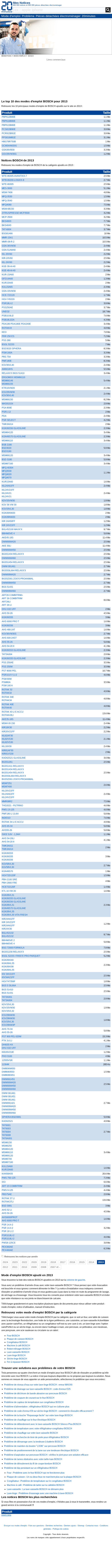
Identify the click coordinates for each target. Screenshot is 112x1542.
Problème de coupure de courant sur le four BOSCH (29, 1398)
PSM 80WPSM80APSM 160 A (7, 682)
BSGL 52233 (8, 344)
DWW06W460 (9, 558)
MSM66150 (7, 399)
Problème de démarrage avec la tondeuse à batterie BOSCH (33, 1441)
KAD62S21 (7, 1121)
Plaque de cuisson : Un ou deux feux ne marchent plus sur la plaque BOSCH (44, 1477)
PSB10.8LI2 (8, 316)
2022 (24, 1262)
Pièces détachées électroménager (58, 16)
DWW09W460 (9, 591)
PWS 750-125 (8, 1178)
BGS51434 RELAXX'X (13, 554)
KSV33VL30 (8, 509)
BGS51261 (7, 762)
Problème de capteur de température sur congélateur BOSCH (34, 1402)
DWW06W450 (9, 550)
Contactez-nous (92, 1526)
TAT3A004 (7, 654)
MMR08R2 (7, 801)
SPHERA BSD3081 (11, 1117)
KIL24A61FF (8, 486)
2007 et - (55, 1267)
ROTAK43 (7, 328)
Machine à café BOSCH (18, 1345)
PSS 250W (7, 666)
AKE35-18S (7, 719)
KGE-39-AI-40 (8, 266)
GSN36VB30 (8, 150)
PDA (4, 416)
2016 (72, 1262)
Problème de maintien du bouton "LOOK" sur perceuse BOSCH (34, 1446)
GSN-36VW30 (9, 246)
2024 (5, 1262)
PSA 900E (7, 408)
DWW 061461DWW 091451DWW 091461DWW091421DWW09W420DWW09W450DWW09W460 (9, 1103)
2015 (82, 1262)
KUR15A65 (7, 283)
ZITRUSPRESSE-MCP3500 (16, 213)
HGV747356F (8, 981)
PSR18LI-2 (7, 303)
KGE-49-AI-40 (8, 270)
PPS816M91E (9, 137)
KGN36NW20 (8, 513)
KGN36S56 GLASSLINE (14, 428)
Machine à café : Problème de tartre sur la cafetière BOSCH (35, 1485)
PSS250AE (7, 307)
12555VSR (7, 1060)
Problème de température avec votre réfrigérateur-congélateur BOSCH (38, 1428)
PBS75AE (7, 1194)
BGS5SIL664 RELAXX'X (14, 570)
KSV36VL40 (8, 365)
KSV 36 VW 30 (9, 505)
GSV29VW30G (9, 154)
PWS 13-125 (8, 809)
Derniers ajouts (70, 1526)
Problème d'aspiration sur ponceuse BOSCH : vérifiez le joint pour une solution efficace (46, 1455)
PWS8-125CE (9, 1243)
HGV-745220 (8, 299)
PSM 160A (7, 352)
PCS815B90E (9, 129)
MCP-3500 (7, 217)
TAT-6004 (6, 229)
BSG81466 (7, 233)
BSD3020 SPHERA (11, 348)
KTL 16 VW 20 (9, 891)
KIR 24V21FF (8, 525)
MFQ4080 (6, 205)
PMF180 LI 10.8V (10, 814)
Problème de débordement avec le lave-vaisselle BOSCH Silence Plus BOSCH (42, 1424)
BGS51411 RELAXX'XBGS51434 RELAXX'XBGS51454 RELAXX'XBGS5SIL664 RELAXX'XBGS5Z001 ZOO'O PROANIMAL (17, 772)
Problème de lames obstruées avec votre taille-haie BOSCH (33, 1459)
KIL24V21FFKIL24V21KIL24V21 (8, 493)
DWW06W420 (9, 542)
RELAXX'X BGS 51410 (13, 373)
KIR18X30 (7, 727)
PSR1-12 (6, 412)
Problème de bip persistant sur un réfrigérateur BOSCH (30, 1468)
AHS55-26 (7, 830)
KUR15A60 (7, 482)
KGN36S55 (7, 617)
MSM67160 (7, 463)
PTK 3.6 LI (7, 1040)
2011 (14, 1267)
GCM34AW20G (9, 146)
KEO (4, 332)
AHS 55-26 (7, 642)
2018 (53, 1262)
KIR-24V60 (7, 258)
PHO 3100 (7, 1056)
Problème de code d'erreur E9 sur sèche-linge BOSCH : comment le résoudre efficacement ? (49, 1411)
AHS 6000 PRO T (10, 621)
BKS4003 (6, 221)
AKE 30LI (6, 546)
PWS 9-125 (7, 1190)
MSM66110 (7, 440)
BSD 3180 (7, 459)
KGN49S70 (7, 871)
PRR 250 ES (8, 336)
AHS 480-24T (8, 629)
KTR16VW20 (8, 388)
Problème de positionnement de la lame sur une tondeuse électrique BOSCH (41, 1450)
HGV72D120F (9, 875)
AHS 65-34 (7, 826)
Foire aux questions (36, 1526)
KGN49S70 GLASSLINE (14, 436)
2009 (34, 1267)
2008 (43, 1267)
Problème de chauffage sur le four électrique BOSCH (29, 1420)
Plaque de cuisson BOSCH (20, 1339)
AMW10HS (7, 369)
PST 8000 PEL (9, 671)
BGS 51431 (7, 587)
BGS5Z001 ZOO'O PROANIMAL (17, 579)
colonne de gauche (76, 1280)
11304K (5, 1064)
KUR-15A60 (8, 274)
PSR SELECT (9, 420)
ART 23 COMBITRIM (12, 1186)
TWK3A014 (7, 424)
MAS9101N (7, 403)
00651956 (6, 1515)
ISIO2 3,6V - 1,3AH (11, 834)
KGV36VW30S (9, 634)
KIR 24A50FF (8, 521)
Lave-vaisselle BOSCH (18, 1352)
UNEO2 (5, 311)
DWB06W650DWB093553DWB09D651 (8, 1071)
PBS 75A (6, 357)
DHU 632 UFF (9, 609)
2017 (62, 1262)
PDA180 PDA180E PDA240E (16, 324)
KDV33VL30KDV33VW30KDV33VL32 (8, 1007)
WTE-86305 (8, 184)
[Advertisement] (56, 80)
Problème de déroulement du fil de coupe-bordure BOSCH (32, 1463)
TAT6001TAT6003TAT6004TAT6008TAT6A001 (7, 1132)
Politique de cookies (61, 1529)
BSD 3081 (7, 1206)
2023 (15, 1262)
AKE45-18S (7, 537)
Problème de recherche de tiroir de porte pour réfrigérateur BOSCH (36, 1437)
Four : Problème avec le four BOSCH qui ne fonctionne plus (35, 1473)
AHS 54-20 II (8, 646)
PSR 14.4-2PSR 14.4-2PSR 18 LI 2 (8, 1228)
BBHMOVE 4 (8, 533)
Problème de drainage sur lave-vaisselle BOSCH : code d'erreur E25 (37, 1389)
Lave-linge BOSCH (16, 1355)
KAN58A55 (7, 1174)
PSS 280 (6, 340)
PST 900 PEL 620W (11, 1036)
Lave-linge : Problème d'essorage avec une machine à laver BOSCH (40, 1493)
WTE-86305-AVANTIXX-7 (14, 176)
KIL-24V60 (7, 262)
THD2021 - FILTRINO (12, 805)
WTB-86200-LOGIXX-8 (13, 180)
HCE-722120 (8, 295)
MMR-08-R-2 (8, 242)
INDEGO (6, 818)
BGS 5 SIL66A (9, 985)
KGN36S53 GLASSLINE (14, 650)
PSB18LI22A (8, 320)
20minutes (88, 16)
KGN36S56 (7, 625)
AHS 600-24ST (9, 638)
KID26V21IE (8, 1052)
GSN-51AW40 (9, 250)
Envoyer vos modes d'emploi (15, 1526)
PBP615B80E (8, 125)
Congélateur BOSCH (17, 1342)
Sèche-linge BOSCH (17, 1358)
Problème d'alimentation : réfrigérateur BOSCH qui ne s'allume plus (36, 1406)
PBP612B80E (8, 117)
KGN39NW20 (8, 517)
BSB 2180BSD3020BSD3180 (7, 448)
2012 (5, 1267)
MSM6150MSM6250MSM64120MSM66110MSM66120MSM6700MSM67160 (7, 1152)
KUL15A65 (7, 287)
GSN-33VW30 (9, 291)
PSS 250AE (8, 662)
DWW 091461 (8, 566)
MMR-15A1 (7, 237)
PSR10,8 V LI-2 (9, 675)
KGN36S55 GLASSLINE (14, 658)
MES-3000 (7, 188)
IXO (3, 1182)
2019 (43, 1262)
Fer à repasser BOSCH (18, 1362)
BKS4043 (6, 225)
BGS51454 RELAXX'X (13, 562)
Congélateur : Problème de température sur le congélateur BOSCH (39, 1481)
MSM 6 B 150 (8, 723)
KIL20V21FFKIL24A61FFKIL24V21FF (8, 794)
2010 (24, 1267)
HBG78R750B (9, 141)
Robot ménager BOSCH (18, 1349)
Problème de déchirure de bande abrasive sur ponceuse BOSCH (35, 1393)
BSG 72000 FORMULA (13, 948)
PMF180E (7, 361)
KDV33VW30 (8, 500)
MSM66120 (7, 455)
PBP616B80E (8, 121)
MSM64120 (7, 432)
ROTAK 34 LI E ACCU (12, 822)
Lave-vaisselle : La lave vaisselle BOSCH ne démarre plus (35, 1489)
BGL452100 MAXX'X (12, 529)
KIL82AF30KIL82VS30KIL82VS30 (7, 738)
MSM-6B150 (8, 209)
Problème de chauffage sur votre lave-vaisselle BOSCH (31, 1433)
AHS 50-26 (7, 613)
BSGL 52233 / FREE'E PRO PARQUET (21, 956)
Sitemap (81, 1526)
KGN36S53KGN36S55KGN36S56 (7, 856)
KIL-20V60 (7, 254)
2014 (91, 1262)
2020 (34, 1262)
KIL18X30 (6, 746)
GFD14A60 (7, 279)
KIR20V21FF (8, 731)
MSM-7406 (7, 192)
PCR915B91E (9, 133)
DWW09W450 (9, 583)
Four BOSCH (13, 1335)
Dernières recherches (54, 1526)
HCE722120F (8, 887)
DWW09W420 (9, 574)
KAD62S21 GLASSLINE (14, 758)
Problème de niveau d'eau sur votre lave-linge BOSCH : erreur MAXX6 (38, 1385)
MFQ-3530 (7, 196)
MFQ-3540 (7, 200)
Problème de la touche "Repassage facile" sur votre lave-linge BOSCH (38, 1415)
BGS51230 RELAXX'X (13, 952)
